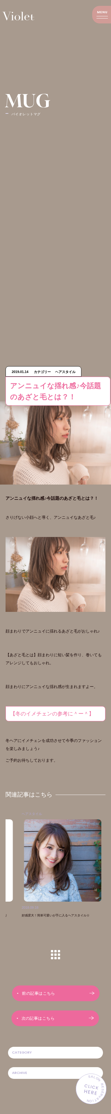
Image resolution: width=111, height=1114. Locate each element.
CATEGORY (22, 1052)
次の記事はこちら (38, 1018)
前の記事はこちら (38, 993)
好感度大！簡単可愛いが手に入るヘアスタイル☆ (46, 915)
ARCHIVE (19, 1072)
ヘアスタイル (22, 814)
